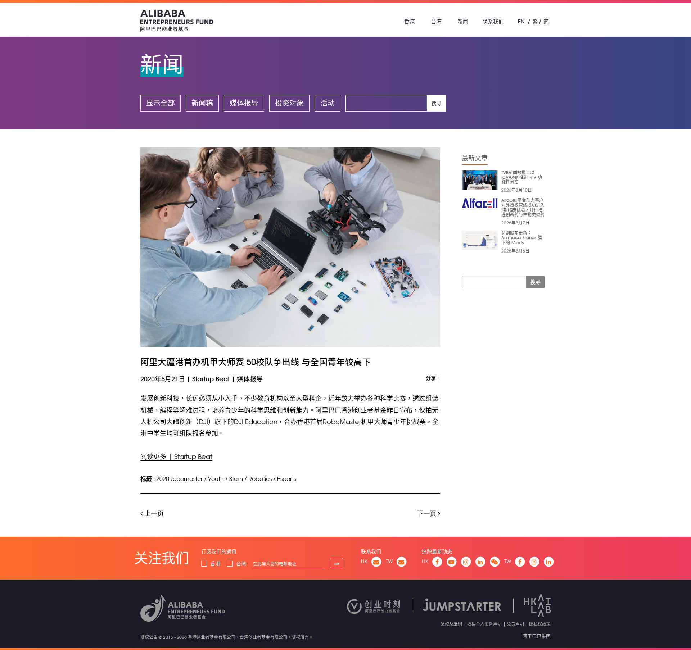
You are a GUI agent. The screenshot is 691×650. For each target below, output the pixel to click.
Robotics (260, 478)
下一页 (427, 513)
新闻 (462, 21)
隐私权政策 (540, 624)
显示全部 (160, 103)
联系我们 (493, 21)
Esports (286, 478)
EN (521, 21)
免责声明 (515, 624)
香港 (409, 21)
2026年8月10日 (516, 190)
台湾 (436, 21)
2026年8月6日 (515, 251)
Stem (236, 478)
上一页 (153, 513)
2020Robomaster (179, 478)
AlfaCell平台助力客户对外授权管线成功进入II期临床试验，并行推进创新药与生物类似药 (523, 207)
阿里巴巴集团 (537, 636)
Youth (216, 478)
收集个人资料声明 (484, 624)
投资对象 (289, 103)
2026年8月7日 (515, 223)
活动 (327, 103)
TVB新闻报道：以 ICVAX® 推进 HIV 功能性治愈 (521, 177)
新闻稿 (202, 103)
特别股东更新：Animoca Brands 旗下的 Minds (521, 237)
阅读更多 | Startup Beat (176, 456)
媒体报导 (244, 103)
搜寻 (437, 103)
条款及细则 (451, 624)
